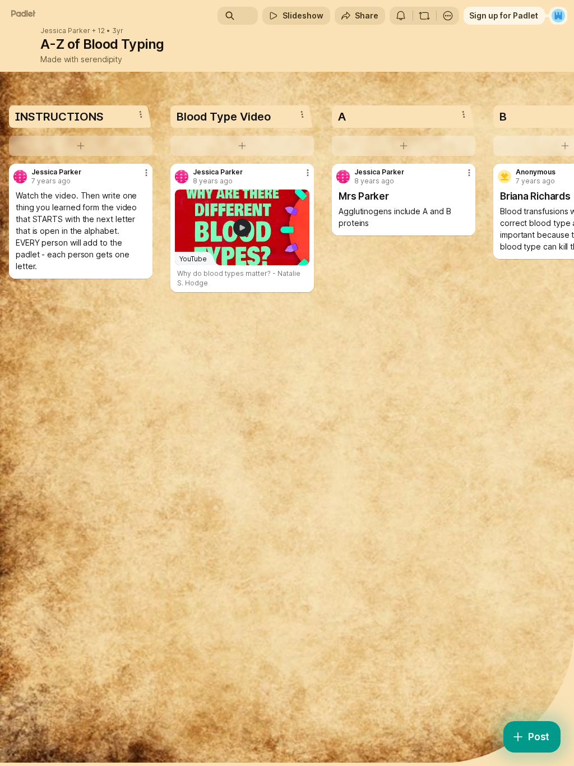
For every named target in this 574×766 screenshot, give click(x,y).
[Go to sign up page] (558, 16)
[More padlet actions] (448, 16)
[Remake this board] (424, 16)
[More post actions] (139, 177)
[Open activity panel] (401, 16)
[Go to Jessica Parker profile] (20, 176)
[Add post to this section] (80, 146)
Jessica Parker (65, 31)
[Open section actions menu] (141, 114)
